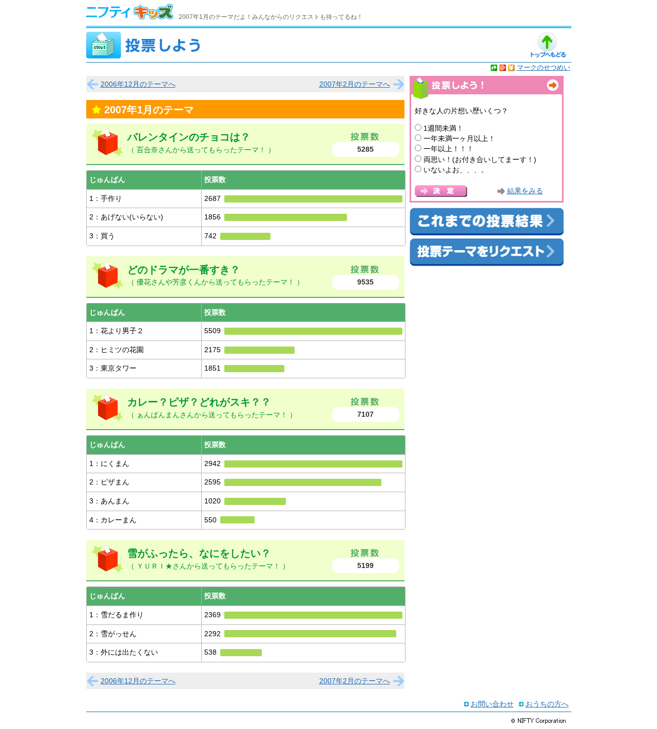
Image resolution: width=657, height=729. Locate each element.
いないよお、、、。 (455, 170)
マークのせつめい (543, 67)
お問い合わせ (492, 704)
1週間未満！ (443, 128)
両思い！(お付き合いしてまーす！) (479, 159)
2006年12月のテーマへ (138, 84)
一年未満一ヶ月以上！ (459, 138)
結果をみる (525, 191)
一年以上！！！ (448, 149)
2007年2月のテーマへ (354, 84)
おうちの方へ (547, 704)
